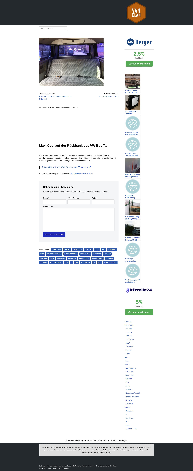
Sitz (66, 262)
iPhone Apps (131, 429)
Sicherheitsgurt (56, 262)
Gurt (42, 254)
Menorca (129, 389)
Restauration (84, 258)
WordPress (130, 418)
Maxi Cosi (107, 254)
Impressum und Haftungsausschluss (79, 440)
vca (76, 262)
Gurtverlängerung (54, 254)
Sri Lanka (129, 404)
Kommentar (48, 206)
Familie (127, 354)
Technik (127, 407)
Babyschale (77, 249)
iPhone (128, 425)
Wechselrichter (110, 262)
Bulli (97, 249)
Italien (128, 386)
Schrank (43, 262)
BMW (128, 343)
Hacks (127, 357)
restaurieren (97, 258)
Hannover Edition (70, 254)
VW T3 (129, 332)
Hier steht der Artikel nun (80, 174)
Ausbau (67, 249)
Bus (103, 249)
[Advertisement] (79, 126)
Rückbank (109, 258)
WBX (99, 262)
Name (46, 198)
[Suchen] (65, 28)
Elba (127, 382)
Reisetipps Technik (133, 393)
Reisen (127, 364)
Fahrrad (129, 350)
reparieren (72, 258)
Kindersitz (97, 254)
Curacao (129, 379)
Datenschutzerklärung (101, 440)
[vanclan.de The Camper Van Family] (136, 12)
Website (95, 198)
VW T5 (129, 336)
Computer (129, 411)
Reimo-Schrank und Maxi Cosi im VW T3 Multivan (65, 167)
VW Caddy (130, 339)
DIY (127, 422)
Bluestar (88, 249)
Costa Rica (130, 375)
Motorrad (130, 347)
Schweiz (129, 400)
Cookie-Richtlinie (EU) (119, 440)
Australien (129, 372)
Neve (41, 468)
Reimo (52, 258)
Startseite (42, 107)
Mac (127, 414)
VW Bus (129, 329)
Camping (128, 321)
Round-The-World (132, 397)
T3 (71, 262)
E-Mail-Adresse (73, 198)
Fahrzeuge (129, 325)
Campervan (112, 249)
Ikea (127, 361)
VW (94, 262)
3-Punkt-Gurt (56, 249)
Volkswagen (85, 262)
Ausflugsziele (131, 368)
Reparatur (61, 258)
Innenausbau (85, 254)
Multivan (43, 258)
